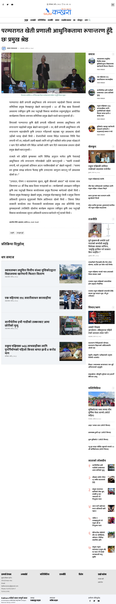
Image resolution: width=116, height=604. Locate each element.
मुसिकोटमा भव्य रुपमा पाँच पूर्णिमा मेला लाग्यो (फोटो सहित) (99, 412)
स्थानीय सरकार (66, 20)
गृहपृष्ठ (26, 20)
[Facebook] (3, 4)
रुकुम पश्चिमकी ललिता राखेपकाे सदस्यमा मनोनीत (99, 168)
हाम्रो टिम (100, 582)
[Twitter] (7, 4)
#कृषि (12, 233)
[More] (113, 54)
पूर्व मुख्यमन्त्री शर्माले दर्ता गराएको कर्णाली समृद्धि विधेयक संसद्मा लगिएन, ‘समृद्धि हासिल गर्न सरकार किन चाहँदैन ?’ (99, 246)
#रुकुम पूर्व (20, 233)
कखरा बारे (101, 579)
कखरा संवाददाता (12, 48)
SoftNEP (13, 603)
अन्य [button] (86, 20)
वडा (74, 20)
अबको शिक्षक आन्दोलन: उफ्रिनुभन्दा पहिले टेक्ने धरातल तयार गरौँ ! (100, 330)
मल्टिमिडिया (42, 20)
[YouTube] (12, 4)
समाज (57, 20)
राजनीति (50, 20)
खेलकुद (79, 20)
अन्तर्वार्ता (33, 20)
